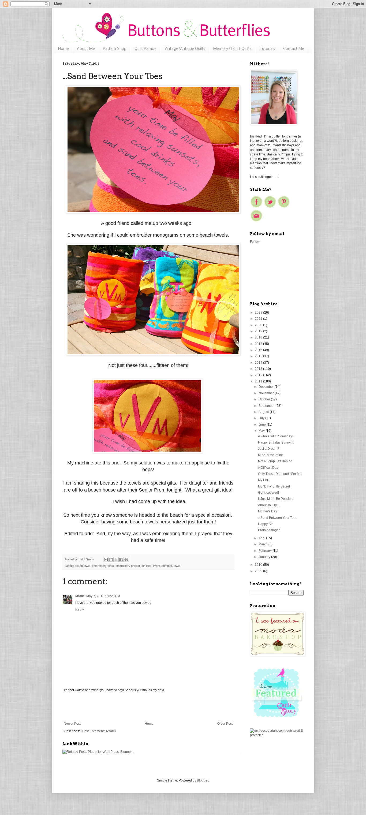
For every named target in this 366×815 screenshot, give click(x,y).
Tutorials (267, 49)
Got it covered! (268, 492)
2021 (259, 319)
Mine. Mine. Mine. (271, 455)
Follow (255, 242)
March (263, 544)
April (262, 538)
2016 (259, 350)
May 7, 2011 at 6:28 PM (103, 596)
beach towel (82, 565)
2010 (259, 565)
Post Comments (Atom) (99, 731)
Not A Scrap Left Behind (275, 461)
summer (167, 565)
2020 (259, 325)
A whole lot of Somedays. (276, 436)
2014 (259, 362)
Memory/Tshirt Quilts (232, 49)
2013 (259, 369)
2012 (259, 375)
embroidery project (127, 565)
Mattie (80, 596)
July (262, 418)
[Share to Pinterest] (126, 559)
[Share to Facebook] (121, 559)
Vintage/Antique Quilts (185, 49)
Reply (79, 609)
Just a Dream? (268, 449)
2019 (259, 331)
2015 (259, 356)
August (264, 412)
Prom (156, 565)
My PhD (264, 480)
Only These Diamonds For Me (279, 474)
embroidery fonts (103, 565)
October (265, 399)
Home (63, 49)
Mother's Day (267, 511)
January (265, 557)
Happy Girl (266, 524)
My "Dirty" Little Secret (274, 486)
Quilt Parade (145, 49)
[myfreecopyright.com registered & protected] (277, 735)
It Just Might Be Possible (275, 499)
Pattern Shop (114, 49)
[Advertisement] (148, 707)
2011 (259, 381)
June (263, 424)
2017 (259, 344)
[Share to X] (116, 559)
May (262, 431)
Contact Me (293, 49)
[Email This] (106, 559)
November (267, 393)
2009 (259, 571)
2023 (259, 312)
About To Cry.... (269, 505)
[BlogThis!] (111, 559)
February (265, 551)
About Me (86, 49)
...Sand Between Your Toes (277, 518)
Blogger (202, 780)
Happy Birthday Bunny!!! (275, 442)
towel (177, 565)
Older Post (225, 723)
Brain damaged (269, 530)
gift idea (146, 565)
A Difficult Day (268, 468)
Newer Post (72, 723)
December (267, 387)
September (267, 406)
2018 (259, 337)
